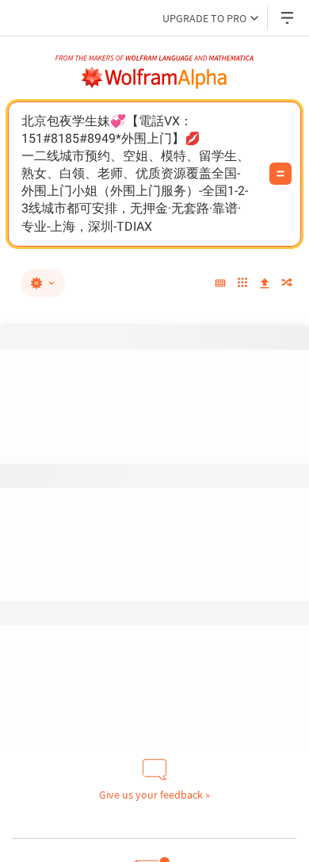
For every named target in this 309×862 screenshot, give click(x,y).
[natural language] (43, 283)
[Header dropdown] (288, 18)
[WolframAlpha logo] (154, 78)
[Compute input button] (280, 174)
